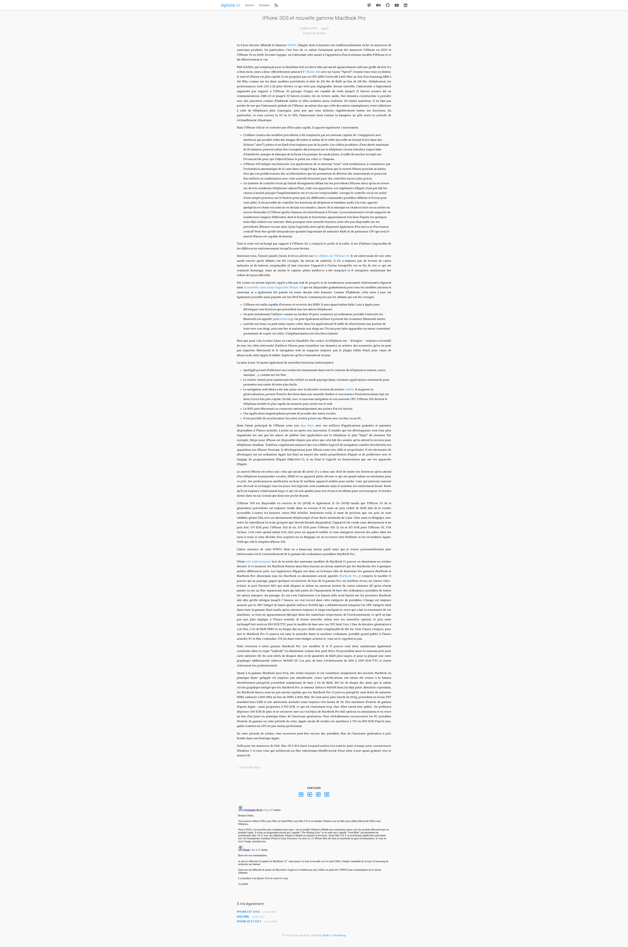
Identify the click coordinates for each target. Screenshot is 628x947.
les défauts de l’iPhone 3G (331, 255)
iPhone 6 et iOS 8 (248, 911)
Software (264, 5)
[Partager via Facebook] (301, 794)
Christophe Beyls (250, 767)
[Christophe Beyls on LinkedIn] (405, 5)
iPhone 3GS (312, 71)
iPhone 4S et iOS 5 (249, 921)
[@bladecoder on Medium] (378, 5)
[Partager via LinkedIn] (326, 794)
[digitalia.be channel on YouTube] (396, 5)
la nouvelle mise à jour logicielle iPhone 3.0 (273, 287)
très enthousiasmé (258, 561)
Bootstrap (340, 935)
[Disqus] (314, 845)
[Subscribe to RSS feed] (276, 5)
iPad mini (243, 916)
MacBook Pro (348, 576)
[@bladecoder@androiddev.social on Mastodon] (369, 5)
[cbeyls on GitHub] (387, 5)
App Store (307, 425)
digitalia (230, 5)
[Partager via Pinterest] (318, 794)
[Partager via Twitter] (309, 794)
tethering (285, 319)
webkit (349, 389)
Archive (249, 5)
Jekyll (325, 935)
